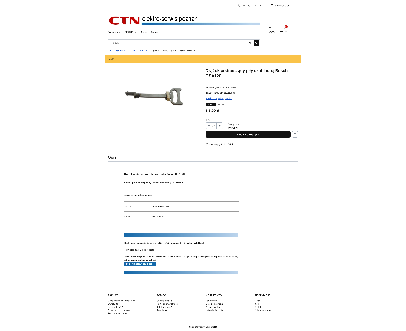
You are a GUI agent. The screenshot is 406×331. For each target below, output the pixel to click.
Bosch (111, 58)
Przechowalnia (213, 307)
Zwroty (112, 303)
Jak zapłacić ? (115, 307)
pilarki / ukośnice (139, 50)
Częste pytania (164, 300)
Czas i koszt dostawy (119, 310)
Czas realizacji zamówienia (122, 300)
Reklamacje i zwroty (118, 313)
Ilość (208, 120)
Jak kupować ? (164, 307)
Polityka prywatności (167, 303)
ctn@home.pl (282, 5)
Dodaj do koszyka (248, 134)
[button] (256, 43)
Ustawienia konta (214, 310)
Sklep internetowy (202, 327)
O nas (257, 300)
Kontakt (258, 307)
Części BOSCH (121, 50)
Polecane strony (262, 310)
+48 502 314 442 (251, 5)
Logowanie (211, 300)
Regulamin (162, 310)
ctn (109, 50)
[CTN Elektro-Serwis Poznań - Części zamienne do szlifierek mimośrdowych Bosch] (140, 265)
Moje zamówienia (214, 303)
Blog (256, 303)
